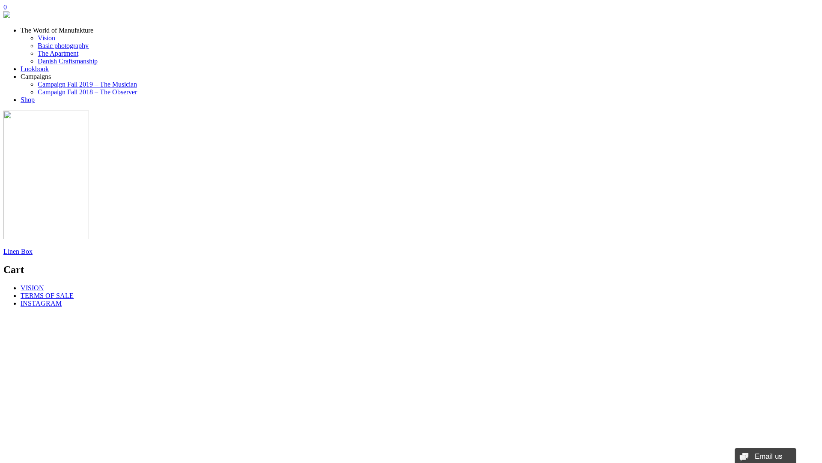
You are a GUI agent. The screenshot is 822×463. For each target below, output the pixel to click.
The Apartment (58, 53)
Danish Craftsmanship (68, 61)
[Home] (6, 15)
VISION (32, 288)
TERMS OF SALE (47, 295)
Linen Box (18, 251)
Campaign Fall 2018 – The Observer (87, 92)
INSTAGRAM (41, 303)
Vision (46, 38)
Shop (28, 99)
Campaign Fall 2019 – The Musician (87, 84)
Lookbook (35, 68)
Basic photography (63, 45)
